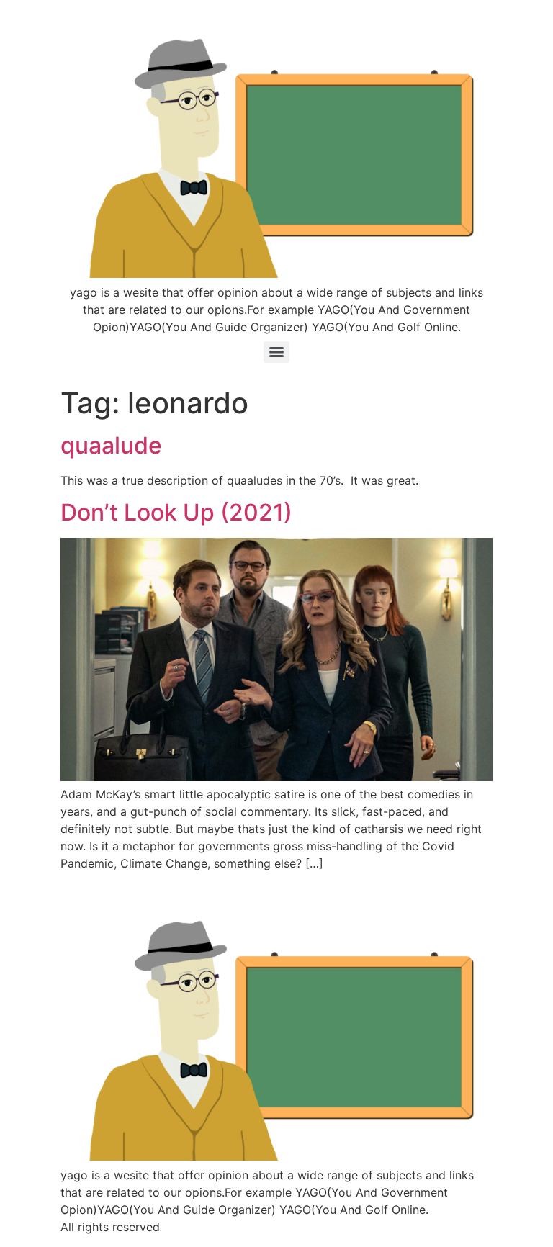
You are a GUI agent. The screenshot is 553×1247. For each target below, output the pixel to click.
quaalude (111, 445)
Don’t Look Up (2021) (176, 512)
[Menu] (276, 352)
